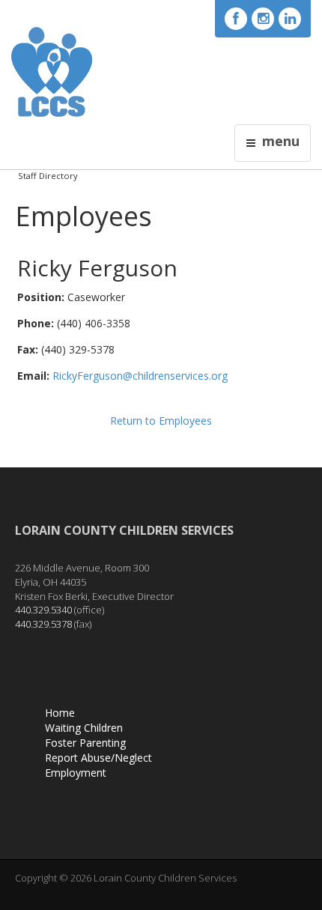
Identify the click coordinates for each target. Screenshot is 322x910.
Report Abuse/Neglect (98, 757)
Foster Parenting (85, 742)
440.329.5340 (43, 609)
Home (60, 713)
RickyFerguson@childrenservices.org (140, 375)
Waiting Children (84, 728)
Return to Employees (161, 420)
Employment (75, 772)
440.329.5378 (43, 624)
